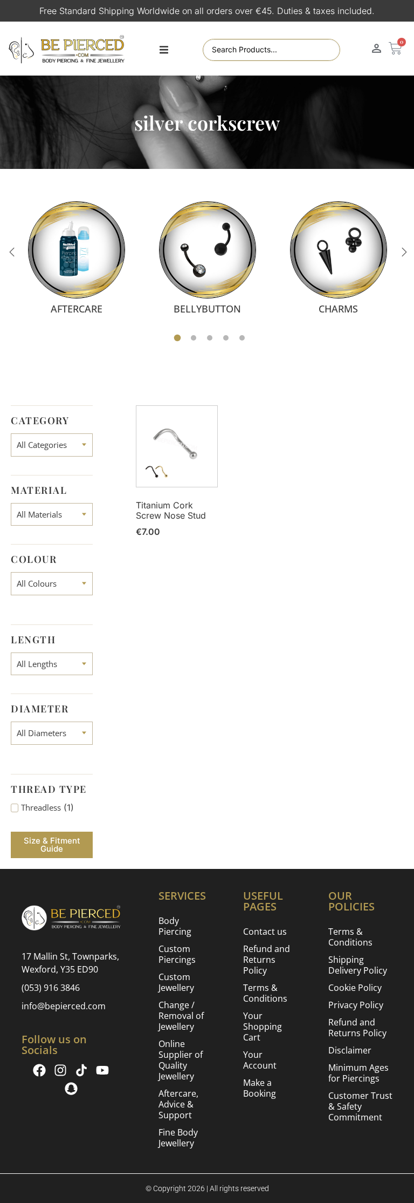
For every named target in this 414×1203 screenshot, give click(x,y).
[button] (164, 50)
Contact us (265, 931)
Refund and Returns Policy (266, 959)
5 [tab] (242, 338)
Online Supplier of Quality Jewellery (180, 1060)
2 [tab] (193, 338)
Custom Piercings (177, 954)
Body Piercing (174, 926)
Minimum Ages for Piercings (358, 1073)
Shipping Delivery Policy (357, 965)
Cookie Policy (355, 988)
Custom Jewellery (176, 982)
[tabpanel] (76, 257)
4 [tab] (226, 338)
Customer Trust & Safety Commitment (360, 1106)
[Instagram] (60, 1070)
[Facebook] (39, 1070)
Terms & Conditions (265, 993)
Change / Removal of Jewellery (181, 1015)
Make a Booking (259, 1088)
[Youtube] (102, 1070)
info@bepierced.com (64, 1006)
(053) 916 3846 (51, 988)
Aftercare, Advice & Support (178, 1104)
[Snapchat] (71, 1088)
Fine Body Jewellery (178, 1137)
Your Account (260, 1060)
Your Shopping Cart (262, 1026)
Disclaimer (349, 1050)
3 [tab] (209, 338)
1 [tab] (177, 338)
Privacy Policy (355, 1005)
